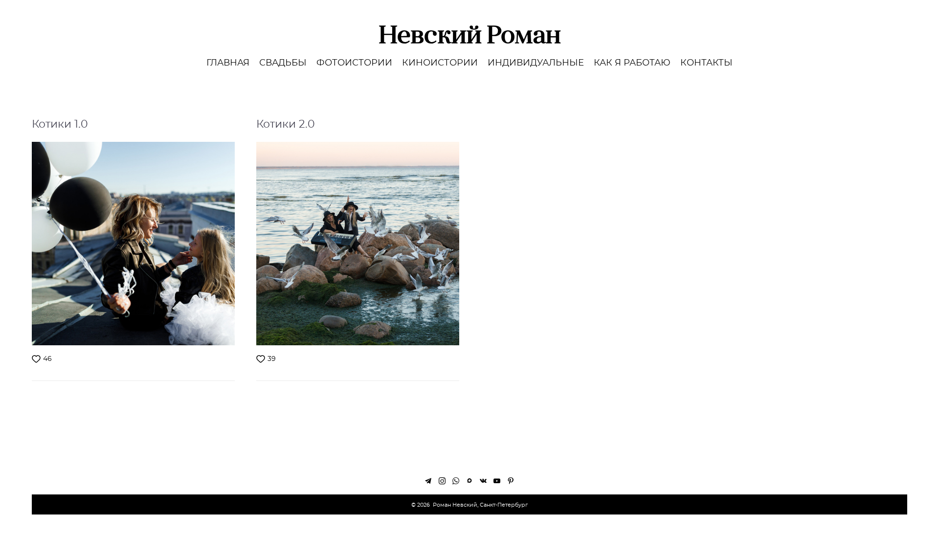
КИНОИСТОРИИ (440, 63)
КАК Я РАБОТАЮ (632, 63)
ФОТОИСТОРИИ (354, 63)
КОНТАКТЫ (706, 63)
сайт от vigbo (469, 536)
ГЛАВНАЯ (227, 63)
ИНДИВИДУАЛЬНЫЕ (536, 63)
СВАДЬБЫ (283, 63)
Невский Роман (469, 34)
